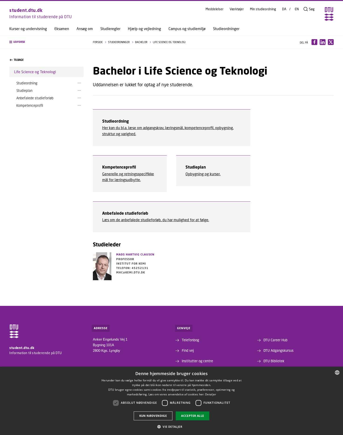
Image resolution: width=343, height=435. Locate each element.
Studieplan (24, 90)
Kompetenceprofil (29, 105)
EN (297, 9)
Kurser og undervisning (28, 29)
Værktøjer (237, 9)
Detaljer (210, 394)
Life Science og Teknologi (35, 71)
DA (284, 9)
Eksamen (61, 29)
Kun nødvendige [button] (153, 416)
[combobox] (337, 372)
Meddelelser (215, 9)
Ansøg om (85, 29)
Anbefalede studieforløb (34, 98)
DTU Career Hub (275, 340)
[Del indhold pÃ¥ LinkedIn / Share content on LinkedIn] (323, 42)
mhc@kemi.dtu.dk (130, 272)
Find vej (188, 350)
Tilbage (19, 60)
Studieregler (110, 29)
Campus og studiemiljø (187, 29)
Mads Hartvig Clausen (135, 254)
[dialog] (171, 401)
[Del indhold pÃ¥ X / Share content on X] (331, 42)
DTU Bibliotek (273, 361)
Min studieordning (263, 9)
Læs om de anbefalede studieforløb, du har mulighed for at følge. (155, 220)
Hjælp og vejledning (144, 29)
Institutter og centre (197, 361)
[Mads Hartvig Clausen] (102, 266)
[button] (46, 42)
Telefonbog (190, 340)
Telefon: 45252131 (132, 268)
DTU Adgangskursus (278, 350)
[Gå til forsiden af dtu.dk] (329, 14)
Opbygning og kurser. (203, 174)
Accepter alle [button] (192, 416)
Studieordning (26, 83)
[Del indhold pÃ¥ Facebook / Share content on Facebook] (314, 42)
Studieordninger (226, 29)
